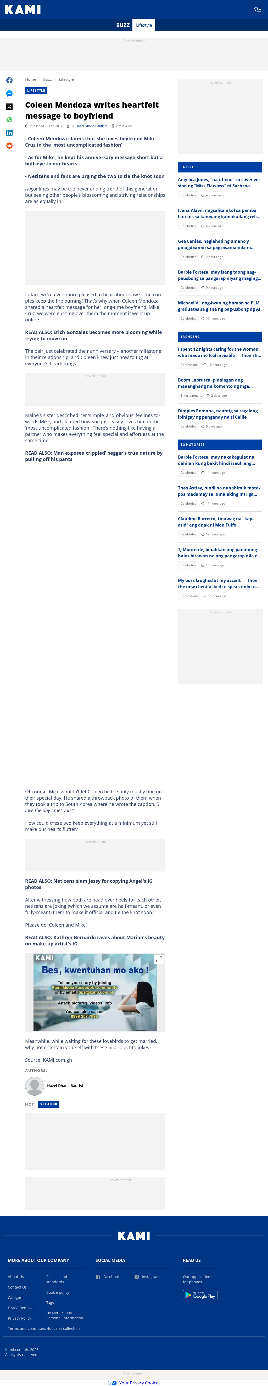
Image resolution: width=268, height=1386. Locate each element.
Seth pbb (48, 1104)
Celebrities (188, 195)
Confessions (189, 364)
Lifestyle (144, 25)
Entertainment (191, 395)
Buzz (123, 24)
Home (30, 79)
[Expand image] (159, 959)
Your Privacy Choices (139, 1383)
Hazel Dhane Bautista (91, 126)
